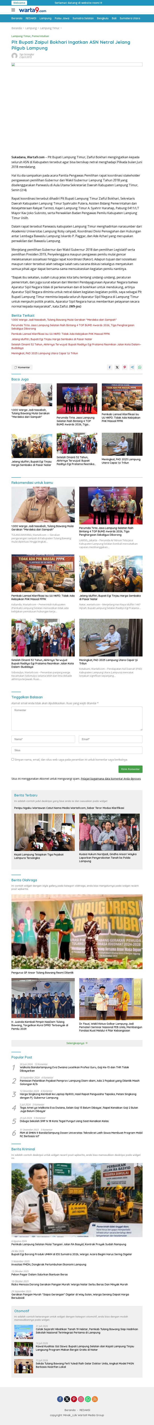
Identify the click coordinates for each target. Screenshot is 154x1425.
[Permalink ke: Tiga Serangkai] (14, 55)
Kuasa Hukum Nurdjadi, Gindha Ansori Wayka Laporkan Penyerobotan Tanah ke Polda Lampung (108, 857)
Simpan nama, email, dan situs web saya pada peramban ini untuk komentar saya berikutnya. (71, 759)
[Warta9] (31, 10)
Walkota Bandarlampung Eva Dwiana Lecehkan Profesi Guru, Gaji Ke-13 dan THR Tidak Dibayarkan (74, 1069)
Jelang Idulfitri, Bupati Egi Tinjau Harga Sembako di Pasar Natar (51, 339)
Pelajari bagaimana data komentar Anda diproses (111, 778)
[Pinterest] (74, 1399)
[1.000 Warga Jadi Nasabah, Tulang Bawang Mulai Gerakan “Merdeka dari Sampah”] (31, 394)
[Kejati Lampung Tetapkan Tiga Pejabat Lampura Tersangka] (44, 832)
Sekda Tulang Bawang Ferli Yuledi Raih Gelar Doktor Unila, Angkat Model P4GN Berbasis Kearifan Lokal (85, 1365)
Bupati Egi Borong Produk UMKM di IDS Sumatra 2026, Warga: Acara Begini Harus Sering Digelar (71, 1254)
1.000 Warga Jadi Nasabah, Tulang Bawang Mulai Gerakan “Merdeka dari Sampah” (64, 319)
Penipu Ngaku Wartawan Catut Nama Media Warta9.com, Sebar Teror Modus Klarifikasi (69, 808)
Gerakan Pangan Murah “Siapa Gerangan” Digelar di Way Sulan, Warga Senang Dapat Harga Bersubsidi (70, 1296)
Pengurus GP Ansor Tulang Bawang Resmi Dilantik (42, 972)
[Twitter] (67, 1399)
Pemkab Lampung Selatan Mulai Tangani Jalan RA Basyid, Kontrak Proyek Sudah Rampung (68, 1244)
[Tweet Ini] (117, 367)
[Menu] (14, 10)
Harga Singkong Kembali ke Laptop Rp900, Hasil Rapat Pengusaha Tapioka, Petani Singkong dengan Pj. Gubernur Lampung (78, 1095)
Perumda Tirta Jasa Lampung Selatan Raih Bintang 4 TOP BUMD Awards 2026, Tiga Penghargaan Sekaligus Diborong (72, 327)
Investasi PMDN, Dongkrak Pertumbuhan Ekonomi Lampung (48, 1264)
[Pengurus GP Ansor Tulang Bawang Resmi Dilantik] (77, 931)
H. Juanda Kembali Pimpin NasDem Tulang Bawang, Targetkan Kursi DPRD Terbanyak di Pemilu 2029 (39, 1025)
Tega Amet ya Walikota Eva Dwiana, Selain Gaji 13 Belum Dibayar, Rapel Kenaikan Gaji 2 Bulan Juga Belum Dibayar (79, 1109)
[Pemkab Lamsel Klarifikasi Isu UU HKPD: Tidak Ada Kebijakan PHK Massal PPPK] (122, 396)
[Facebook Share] (109, 367)
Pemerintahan (40, 36)
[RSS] (95, 1399)
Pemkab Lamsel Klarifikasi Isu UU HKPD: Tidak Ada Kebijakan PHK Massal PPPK (60, 334)
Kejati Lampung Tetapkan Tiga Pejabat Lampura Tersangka (38, 856)
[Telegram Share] (132, 367)
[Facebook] (60, 1399)
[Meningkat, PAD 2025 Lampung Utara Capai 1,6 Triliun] (122, 444)
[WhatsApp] (88, 1399)
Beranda (70, 1410)
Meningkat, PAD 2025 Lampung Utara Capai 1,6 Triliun (44, 353)
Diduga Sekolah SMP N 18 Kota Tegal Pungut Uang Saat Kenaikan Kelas (64, 1121)
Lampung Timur (21, 36)
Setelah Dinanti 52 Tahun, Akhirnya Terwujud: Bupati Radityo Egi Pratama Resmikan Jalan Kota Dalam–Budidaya (76, 346)
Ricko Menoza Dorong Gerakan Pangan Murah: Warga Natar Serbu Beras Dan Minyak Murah (69, 1284)
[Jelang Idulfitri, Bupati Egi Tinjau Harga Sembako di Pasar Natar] (31, 445)
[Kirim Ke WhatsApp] (140, 367)
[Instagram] (81, 1399)
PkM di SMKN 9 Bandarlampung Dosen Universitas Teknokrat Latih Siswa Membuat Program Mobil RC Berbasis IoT (81, 1134)
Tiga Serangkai (26, 54)
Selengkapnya (75, 1043)
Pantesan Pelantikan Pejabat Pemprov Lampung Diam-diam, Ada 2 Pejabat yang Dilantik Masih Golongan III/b (80, 1082)
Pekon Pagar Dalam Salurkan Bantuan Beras (39, 1274)
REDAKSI (85, 1410)
